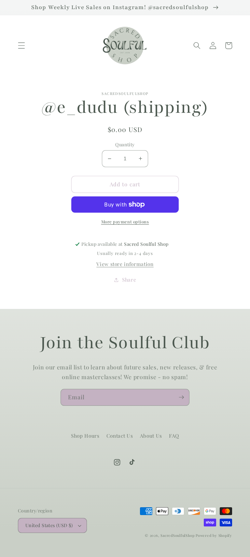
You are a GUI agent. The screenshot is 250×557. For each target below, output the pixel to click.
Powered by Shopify (214, 535)
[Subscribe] (181, 397)
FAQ (174, 435)
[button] (21, 45)
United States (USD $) (49, 525)
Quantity (125, 144)
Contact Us (119, 435)
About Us (151, 435)
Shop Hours (85, 435)
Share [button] (129, 279)
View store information (125, 263)
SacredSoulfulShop (177, 535)
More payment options (125, 221)
